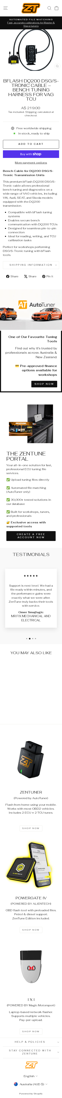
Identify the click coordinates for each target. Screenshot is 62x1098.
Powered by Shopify (31, 1093)
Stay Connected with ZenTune (30, 1052)
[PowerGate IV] (31, 865)
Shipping (31, 112)
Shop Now (44, 384)
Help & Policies (30, 1041)
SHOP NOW (31, 828)
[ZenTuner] (31, 759)
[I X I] (31, 967)
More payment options (31, 162)
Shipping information (31, 264)
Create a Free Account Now (31, 536)
